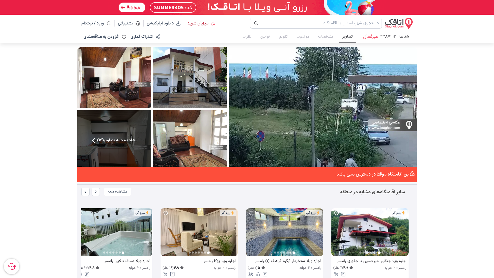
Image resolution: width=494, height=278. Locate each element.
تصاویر (347, 36)
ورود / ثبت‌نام (92, 23)
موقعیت (302, 36)
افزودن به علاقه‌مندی (101, 37)
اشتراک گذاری (141, 37)
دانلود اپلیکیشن (160, 23)
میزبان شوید (197, 23)
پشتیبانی (128, 23)
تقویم (283, 36)
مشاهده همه (117, 191)
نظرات (247, 36)
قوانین (265, 36)
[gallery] (335, 234)
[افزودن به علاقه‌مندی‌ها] (336, 213)
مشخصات (325, 36)
